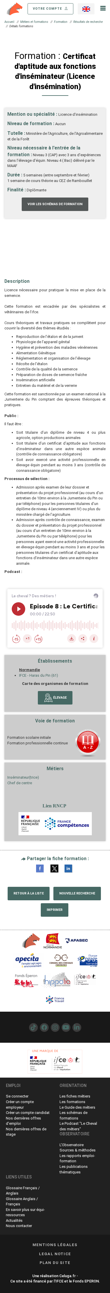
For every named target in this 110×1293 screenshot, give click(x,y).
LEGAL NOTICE (55, 1254)
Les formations (72, 1102)
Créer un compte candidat (28, 1112)
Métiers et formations (34, 22)
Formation (60, 22)
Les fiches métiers (75, 1096)
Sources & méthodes (78, 1150)
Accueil (9, 22)
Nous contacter (19, 1226)
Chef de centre (19, 783)
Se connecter (17, 1096)
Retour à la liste (28, 893)
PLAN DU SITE (55, 1262)
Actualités (14, 1220)
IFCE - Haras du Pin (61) (38, 675)
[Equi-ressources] (15, 8)
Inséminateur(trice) (23, 777)
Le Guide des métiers (77, 1107)
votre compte (48, 9)
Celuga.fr (67, 1276)
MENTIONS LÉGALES (55, 1245)
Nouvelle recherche (77, 893)
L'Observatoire (72, 1145)
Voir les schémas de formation (55, 204)
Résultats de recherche (88, 22)
